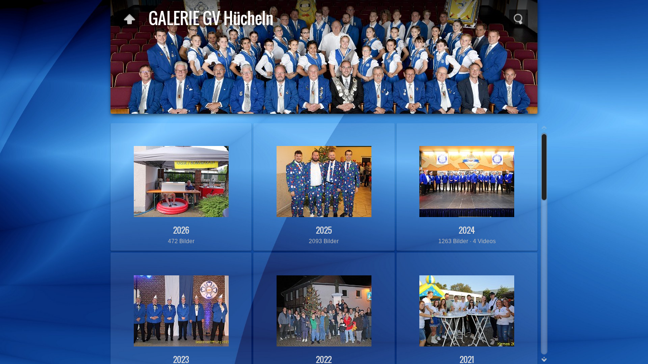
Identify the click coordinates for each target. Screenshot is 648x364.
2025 (324, 230)
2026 (181, 230)
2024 (467, 230)
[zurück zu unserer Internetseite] (129, 18)
